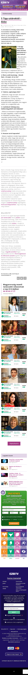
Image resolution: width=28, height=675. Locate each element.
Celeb (14, 25)
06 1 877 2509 (24, 9)
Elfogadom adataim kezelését (14, 615)
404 (23, 339)
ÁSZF (12, 519)
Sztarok (18, 25)
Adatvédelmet (20, 519)
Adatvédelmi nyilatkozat (14, 642)
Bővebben (23, 301)
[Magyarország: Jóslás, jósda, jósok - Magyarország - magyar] (5, 2)
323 (23, 411)
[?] (22, 615)
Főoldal (4, 581)
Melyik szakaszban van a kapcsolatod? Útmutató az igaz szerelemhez (16, 483)
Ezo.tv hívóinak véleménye (20, 587)
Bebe (22, 25)
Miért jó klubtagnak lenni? (21, 590)
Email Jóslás (19, 581)
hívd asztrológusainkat (8, 204)
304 (23, 363)
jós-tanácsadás (6, 217)
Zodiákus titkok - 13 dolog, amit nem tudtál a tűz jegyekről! (16, 475)
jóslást (18, 217)
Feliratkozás (14, 523)
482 (23, 315)
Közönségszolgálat (22, 629)
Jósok (4, 583)
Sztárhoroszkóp (7, 25)
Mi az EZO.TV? (4, 629)
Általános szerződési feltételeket (10, 638)
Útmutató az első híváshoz (20, 584)
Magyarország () (13, 654)
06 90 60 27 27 (9, 291)
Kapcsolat (12, 629)
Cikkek (4, 588)
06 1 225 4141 (7, 313)
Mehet (14, 612)
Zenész (2, 26)
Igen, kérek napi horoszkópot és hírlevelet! (13, 517)
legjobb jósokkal (11, 252)
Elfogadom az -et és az (13, 519)
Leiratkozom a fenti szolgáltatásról (14, 622)
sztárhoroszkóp (6, 191)
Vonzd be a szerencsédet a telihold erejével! (16, 460)
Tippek (24, 25)
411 (23, 435)
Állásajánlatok (14, 631)
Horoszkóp (5, 586)
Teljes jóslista (14, 443)
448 (23, 387)
